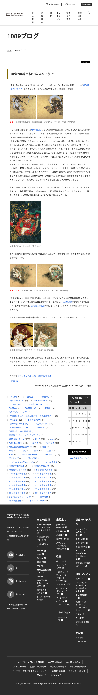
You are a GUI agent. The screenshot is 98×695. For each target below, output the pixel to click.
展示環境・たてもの (44, 469)
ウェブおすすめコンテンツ (20, 496)
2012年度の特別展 (17, 493)
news (52, 439)
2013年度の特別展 (43, 489)
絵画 (44, 446)
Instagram (21, 581)
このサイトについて (77, 671)
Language (87, 4)
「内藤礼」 (29, 396)
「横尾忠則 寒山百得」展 (20, 431)
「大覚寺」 (45, 396)
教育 (51, 14)
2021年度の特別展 (43, 473)
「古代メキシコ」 (43, 423)
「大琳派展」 (36, 129)
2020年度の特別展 (17, 477)
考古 (11, 454)
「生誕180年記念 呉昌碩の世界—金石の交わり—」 (32, 416)
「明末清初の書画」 (41, 400)
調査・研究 (32, 458)
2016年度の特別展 (17, 485)
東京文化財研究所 (58, 666)
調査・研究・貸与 (69, 16)
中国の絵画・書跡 (29, 454)
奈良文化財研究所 (78, 666)
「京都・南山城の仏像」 (18, 423)
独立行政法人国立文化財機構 (31, 662)
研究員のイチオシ (25, 376)
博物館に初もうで (41, 466)
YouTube (20, 554)
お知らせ (79, 637)
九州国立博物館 (19, 666)
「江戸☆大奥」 (15, 404)
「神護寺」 (13, 408)
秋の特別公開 (15, 500)
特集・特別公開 (15, 442)
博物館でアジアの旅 (18, 469)
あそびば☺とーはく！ (18, 412)
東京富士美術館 (38, 306)
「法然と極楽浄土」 (37, 404)
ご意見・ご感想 (58, 671)
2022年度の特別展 (17, 473)
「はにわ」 (13, 396)
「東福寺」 (41, 427)
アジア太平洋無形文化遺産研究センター (30, 671)
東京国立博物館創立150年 (21, 446)
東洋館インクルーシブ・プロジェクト (24, 435)
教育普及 (50, 454)
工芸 (49, 450)
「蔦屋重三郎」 (31, 408)
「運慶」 (48, 408)
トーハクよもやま (50, 462)
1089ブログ (81, 641)
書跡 (36, 450)
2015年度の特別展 (43, 485)
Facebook (21, 594)
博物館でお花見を (17, 466)
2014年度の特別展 (42, 376)
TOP (9, 50)
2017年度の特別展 (43, 481)
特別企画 (50, 442)
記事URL (15, 381)
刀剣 (24, 450)
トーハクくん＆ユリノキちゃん (21, 462)
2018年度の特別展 (17, 481)
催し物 (38, 439)
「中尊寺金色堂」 (34, 419)
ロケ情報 (44, 496)
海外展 (35, 442)
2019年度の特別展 (43, 477)
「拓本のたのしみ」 (17, 400)
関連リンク (41, 675)
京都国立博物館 (55, 662)
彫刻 (11, 450)
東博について (80, 16)
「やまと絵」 (14, 419)
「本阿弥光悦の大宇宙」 (19, 427)
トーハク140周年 (37, 500)
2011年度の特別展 (43, 493)
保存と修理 (14, 458)
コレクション (59, 16)
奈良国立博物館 (73, 662)
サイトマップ (55, 675)
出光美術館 (67, 302)
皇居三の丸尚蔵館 (38, 666)
